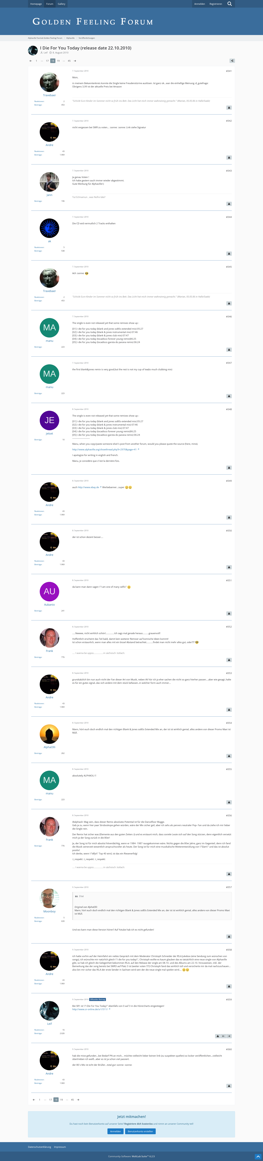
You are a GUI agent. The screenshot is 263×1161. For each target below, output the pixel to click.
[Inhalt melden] (229, 108)
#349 (229, 480)
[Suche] (229, 4)
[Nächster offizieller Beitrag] (229, 1036)
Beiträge (38, 105)
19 (58, 60)
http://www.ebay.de (88, 487)
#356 (229, 815)
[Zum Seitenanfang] (258, 1156)
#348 (229, 409)
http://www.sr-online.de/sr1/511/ (90, 1009)
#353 (229, 673)
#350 (229, 530)
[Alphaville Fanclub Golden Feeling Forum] (131, 21)
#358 (229, 949)
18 (52, 60)
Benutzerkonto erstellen (140, 1131)
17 (47, 60)
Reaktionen (39, 101)
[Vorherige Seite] (30, 60)
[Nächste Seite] (75, 60)
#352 (229, 626)
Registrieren (216, 3)
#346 (229, 316)
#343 (229, 170)
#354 (229, 722)
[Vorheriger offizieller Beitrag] (223, 1036)
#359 (229, 999)
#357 (229, 887)
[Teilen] (232, 61)
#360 (229, 1049)
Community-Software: (131, 1156)
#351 (229, 580)
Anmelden (199, 3)
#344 (229, 216)
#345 (229, 266)
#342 (229, 120)
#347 (229, 362)
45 (69, 60)
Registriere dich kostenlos (138, 1123)
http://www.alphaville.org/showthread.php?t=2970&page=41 (104, 449)
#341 (229, 70)
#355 (229, 769)
